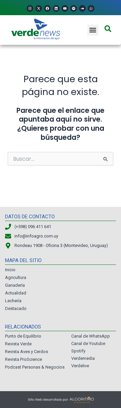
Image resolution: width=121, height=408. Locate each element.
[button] (92, 30)
